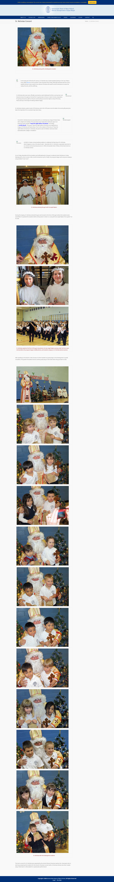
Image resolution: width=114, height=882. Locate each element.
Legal (54, 880)
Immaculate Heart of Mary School (56, 878)
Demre (28, 82)
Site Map (59, 880)
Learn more (92, 2)
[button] (93, 17)
